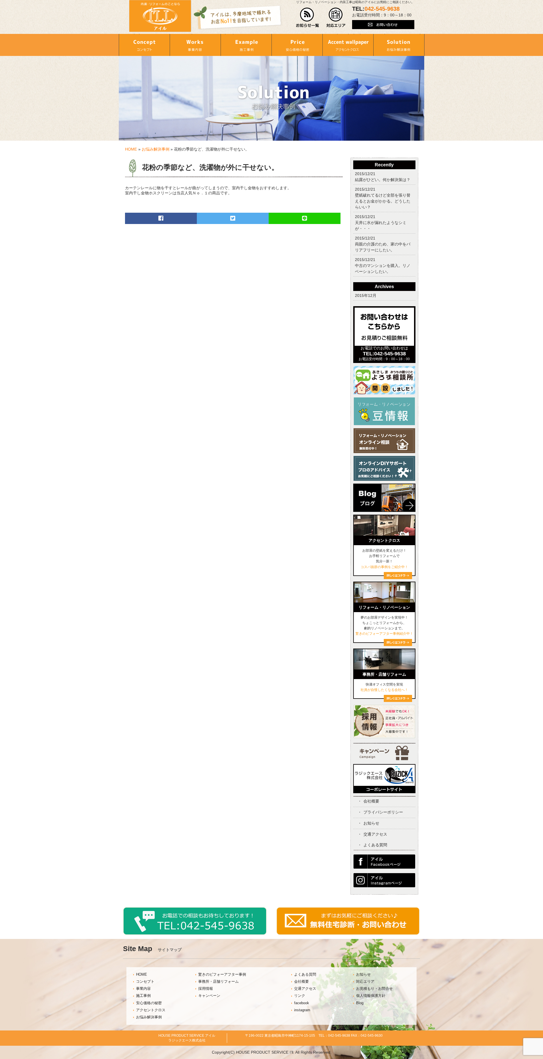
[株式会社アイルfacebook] (384, 867)
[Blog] (384, 513)
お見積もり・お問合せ (374, 989)
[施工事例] (246, 45)
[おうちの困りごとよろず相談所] (384, 393)
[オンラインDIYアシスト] (384, 479)
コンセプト (145, 982)
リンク (299, 996)
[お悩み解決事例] (399, 45)
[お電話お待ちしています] (195, 933)
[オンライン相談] (384, 451)
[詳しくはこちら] (398, 700)
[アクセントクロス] (347, 45)
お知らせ (371, 823)
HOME (131, 149)
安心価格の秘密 (149, 1003)
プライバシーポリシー (383, 812)
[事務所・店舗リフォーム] (384, 668)
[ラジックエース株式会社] (384, 791)
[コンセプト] (144, 45)
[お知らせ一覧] (307, 26)
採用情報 (205, 989)
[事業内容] (195, 45)
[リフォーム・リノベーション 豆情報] (384, 424)
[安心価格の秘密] (297, 45)
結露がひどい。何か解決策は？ (382, 179)
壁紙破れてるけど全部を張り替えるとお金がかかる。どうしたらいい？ (382, 201)
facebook (301, 1003)
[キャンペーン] (384, 758)
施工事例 (143, 996)
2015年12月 (365, 295)
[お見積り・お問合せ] (348, 933)
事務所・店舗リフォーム (218, 982)
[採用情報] (384, 737)
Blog (359, 1003)
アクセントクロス (150, 1010)
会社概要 (371, 801)
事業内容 (143, 989)
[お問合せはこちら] (384, 344)
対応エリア (365, 982)
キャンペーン (209, 996)
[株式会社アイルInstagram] (384, 886)
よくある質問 (375, 845)
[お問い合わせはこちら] (383, 27)
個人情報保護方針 (370, 996)
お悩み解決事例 (155, 149)
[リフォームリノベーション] (384, 601)
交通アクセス (375, 834)
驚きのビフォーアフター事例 (222, 975)
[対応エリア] (335, 26)
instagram (302, 1010)
